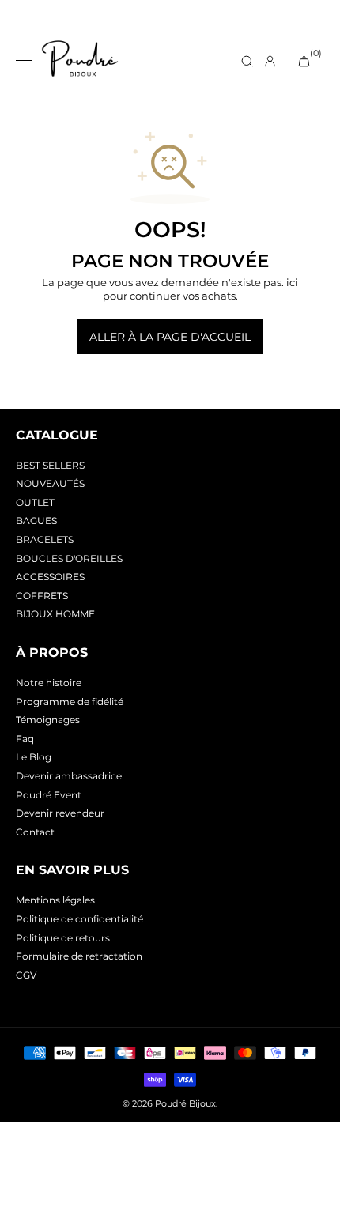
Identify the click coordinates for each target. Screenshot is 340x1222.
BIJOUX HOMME (55, 614)
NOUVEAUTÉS (50, 483)
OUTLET (35, 502)
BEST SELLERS (50, 465)
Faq (25, 739)
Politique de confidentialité (79, 919)
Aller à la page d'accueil (170, 337)
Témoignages (48, 720)
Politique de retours (63, 938)
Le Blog (33, 757)
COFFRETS (42, 596)
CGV (26, 975)
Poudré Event (48, 795)
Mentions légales (55, 900)
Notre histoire (48, 682)
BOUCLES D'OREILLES (69, 558)
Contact (35, 832)
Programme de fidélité (69, 701)
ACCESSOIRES (50, 577)
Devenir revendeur (60, 813)
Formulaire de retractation (79, 956)
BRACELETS (45, 539)
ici (292, 282)
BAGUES (36, 520)
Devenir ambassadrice (69, 776)
